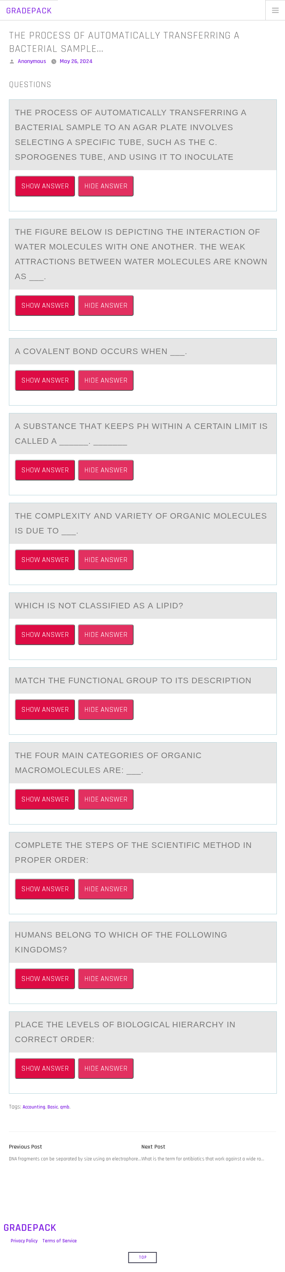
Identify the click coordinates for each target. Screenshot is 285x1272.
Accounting (34, 1107)
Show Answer (45, 186)
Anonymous (32, 61)
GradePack (29, 10)
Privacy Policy (24, 1241)
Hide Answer (105, 186)
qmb (64, 1107)
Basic (53, 1107)
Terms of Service (59, 1241)
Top (143, 1257)
